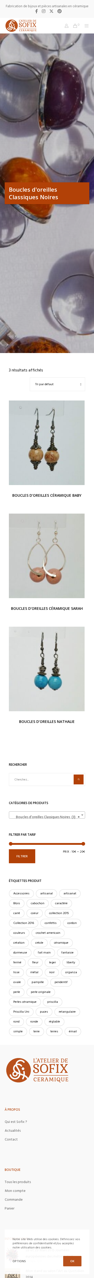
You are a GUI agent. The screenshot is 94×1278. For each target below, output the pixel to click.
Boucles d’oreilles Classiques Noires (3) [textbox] (45, 817)
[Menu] (85, 25)
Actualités (13, 1131)
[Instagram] (43, 11)
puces (44, 1011)
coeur (34, 913)
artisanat (69, 893)
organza (71, 972)
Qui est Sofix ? (16, 1122)
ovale (17, 982)
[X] (51, 11)
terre (36, 1031)
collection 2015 (59, 913)
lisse (16, 972)
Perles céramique (25, 1001)
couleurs (19, 932)
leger (52, 962)
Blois (16, 903)
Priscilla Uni (21, 1011)
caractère (61, 903)
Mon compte (15, 1191)
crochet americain (48, 932)
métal (34, 972)
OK (72, 1261)
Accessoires (21, 893)
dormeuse (20, 952)
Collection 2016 (23, 923)
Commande (14, 1200)
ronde (34, 1021)
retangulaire (67, 1011)
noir (52, 972)
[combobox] (47, 815)
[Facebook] (36, 11)
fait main (44, 952)
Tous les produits (18, 1182)
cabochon (37, 903)
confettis (51, 923)
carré (16, 913)
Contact (11, 1139)
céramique (61, 942)
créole (39, 942)
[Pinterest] (59, 11)
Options (19, 1261)
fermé (17, 962)
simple (18, 1031)
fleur (35, 962)
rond (16, 1021)
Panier (9, 1208)
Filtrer (22, 856)
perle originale (41, 992)
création (19, 942)
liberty (71, 962)
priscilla (52, 1001)
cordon (72, 923)
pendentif (61, 982)
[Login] (65, 25)
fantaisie (67, 952)
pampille (38, 982)
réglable (54, 1021)
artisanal (46, 893)
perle (16, 992)
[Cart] (73, 25)
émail (73, 1031)
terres (54, 1031)
